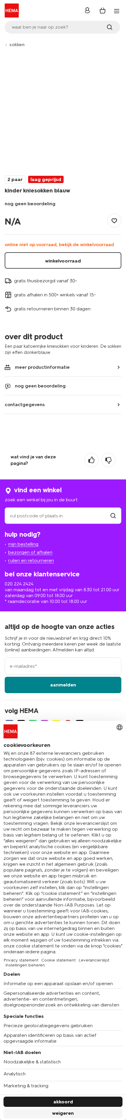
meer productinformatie (42, 367)
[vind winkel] (113, 515)
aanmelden (63, 685)
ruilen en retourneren (31, 560)
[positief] (91, 460)
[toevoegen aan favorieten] (114, 220)
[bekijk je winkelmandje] (103, 11)
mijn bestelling (23, 544)
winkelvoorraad (63, 261)
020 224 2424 (19, 584)
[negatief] (108, 460)
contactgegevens (25, 404)
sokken (17, 44)
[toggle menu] (117, 11)
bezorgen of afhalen (30, 552)
